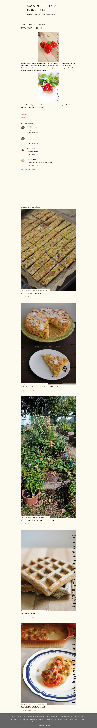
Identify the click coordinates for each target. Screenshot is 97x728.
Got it (56, 726)
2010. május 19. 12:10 (32, 165)
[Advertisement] (48, 188)
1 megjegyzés (32, 297)
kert (27, 117)
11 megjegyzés (32, 390)
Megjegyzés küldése (28, 169)
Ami (28, 149)
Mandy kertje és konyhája (41, 7)
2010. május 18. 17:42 (32, 132)
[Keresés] (75, 5)
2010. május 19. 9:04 (32, 143)
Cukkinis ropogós (32, 293)
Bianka (29, 138)
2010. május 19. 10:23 (32, 154)
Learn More (45, 726)
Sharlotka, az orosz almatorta (41, 386)
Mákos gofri (28, 613)
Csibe (29, 160)
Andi (28, 127)
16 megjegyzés (32, 617)
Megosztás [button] (24, 114)
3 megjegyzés (32, 710)
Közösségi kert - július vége (37, 520)
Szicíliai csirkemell (33, 706)
